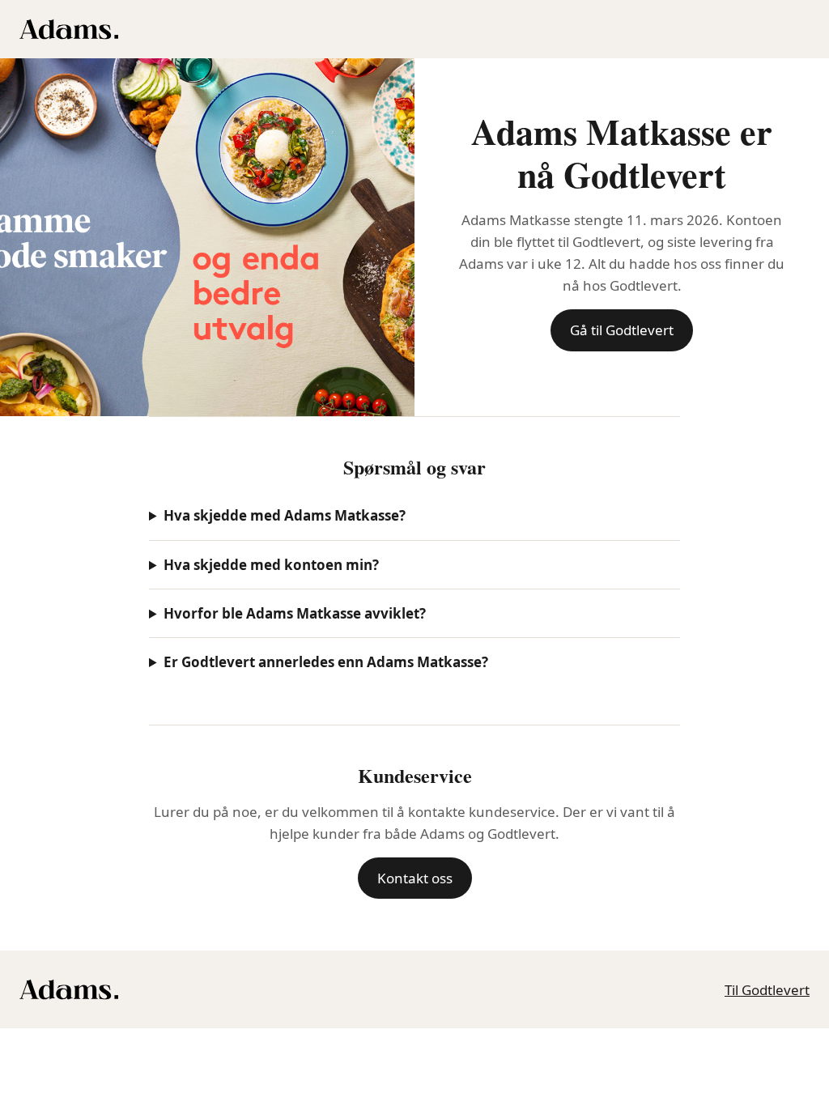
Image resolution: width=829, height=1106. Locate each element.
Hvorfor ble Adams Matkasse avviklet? (295, 613)
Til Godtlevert (767, 990)
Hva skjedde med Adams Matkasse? (285, 515)
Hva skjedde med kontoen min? (271, 564)
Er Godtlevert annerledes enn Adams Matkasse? (326, 662)
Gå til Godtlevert (622, 330)
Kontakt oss (415, 878)
